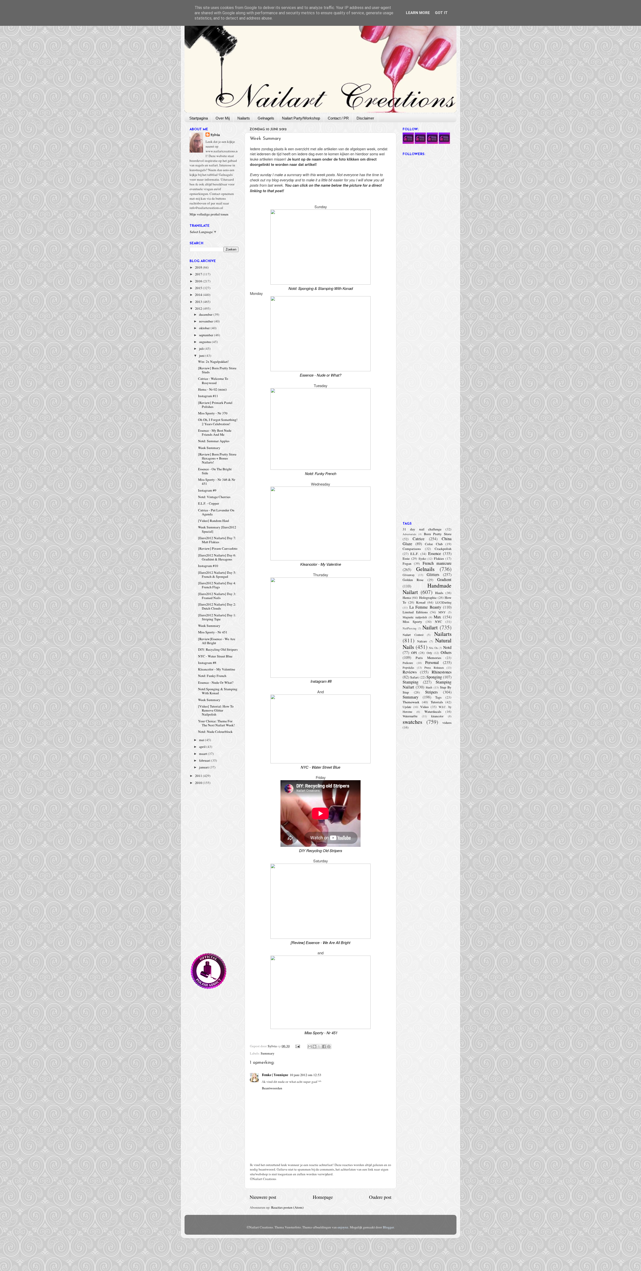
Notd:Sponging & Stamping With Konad (217, 691)
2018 (199, 267)
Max (437, 617)
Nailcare (422, 641)
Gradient (444, 579)
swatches (412, 721)
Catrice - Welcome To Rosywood (213, 380)
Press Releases (434, 667)
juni (202, 355)
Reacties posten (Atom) (287, 1207)
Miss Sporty (412, 621)
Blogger (388, 1227)
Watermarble (410, 716)
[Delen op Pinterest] (328, 1046)
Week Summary (209, 447)
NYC (438, 621)
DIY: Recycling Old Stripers (218, 649)
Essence (434, 553)
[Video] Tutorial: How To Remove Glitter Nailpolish (216, 710)
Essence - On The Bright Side (215, 471)
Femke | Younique (275, 1074)
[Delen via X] (319, 1046)
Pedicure (408, 663)
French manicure (437, 563)
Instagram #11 (208, 396)
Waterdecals (432, 711)
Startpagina (198, 118)
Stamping (410, 682)
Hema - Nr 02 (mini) (212, 389)
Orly (429, 653)
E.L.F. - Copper (208, 503)
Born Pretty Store (437, 534)
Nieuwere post (263, 1197)
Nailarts (243, 118)
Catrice (418, 538)
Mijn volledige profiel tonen (209, 214)
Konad (420, 602)
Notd (447, 647)
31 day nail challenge (422, 529)
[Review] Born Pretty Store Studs (217, 370)
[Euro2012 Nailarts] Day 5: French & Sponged (217, 574)
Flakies (439, 558)
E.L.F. (414, 553)
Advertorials (409, 534)
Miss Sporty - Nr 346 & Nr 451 (216, 481)
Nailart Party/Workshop (301, 118)
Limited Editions (415, 612)
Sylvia (215, 135)
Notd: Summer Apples (213, 441)
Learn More (418, 13)
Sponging (434, 677)
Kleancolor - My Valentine (216, 669)
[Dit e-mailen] (309, 1046)
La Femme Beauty (425, 607)
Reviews (410, 672)
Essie (406, 558)
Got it (441, 13)
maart (203, 753)
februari (205, 760)
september (206, 335)
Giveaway (409, 575)
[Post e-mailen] (297, 1046)
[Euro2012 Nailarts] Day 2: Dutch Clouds (217, 606)
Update (407, 707)
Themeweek (411, 702)
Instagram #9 (207, 490)
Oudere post (380, 1197)
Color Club (434, 544)
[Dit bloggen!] (314, 1046)
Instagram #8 (207, 662)
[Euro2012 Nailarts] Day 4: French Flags (217, 585)
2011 (199, 775)
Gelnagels (266, 118)
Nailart (430, 627)
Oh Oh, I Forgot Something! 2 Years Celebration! (218, 421)
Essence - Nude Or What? (215, 682)
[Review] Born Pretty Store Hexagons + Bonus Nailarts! (217, 458)
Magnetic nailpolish (415, 617)
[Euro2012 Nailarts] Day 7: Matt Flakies (217, 540)
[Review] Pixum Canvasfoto (217, 548)
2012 (199, 308)
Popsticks (408, 667)
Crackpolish (443, 548)
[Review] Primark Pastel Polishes (215, 404)
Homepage (323, 1197)
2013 (199, 301)
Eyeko (422, 558)
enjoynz (343, 1227)
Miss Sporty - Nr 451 (212, 632)
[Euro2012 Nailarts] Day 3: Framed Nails (217, 596)
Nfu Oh (433, 648)
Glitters (433, 574)
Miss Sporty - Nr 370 (212, 413)
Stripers (431, 692)
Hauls (439, 593)
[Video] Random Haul (213, 520)
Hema (407, 597)
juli (202, 348)
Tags (438, 697)
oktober (205, 328)
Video (424, 707)
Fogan (407, 563)
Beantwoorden (272, 1088)
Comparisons (412, 548)
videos (446, 722)
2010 (199, 782)
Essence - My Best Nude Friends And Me (214, 432)
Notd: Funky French (212, 675)
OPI (414, 652)
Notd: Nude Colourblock (215, 731)
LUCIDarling (443, 602)
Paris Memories (428, 657)
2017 (199, 274)
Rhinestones (441, 672)
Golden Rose (413, 579)
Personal (432, 662)
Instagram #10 (208, 565)
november (206, 321)
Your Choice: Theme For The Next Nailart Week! (216, 723)
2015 (199, 288)
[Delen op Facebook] (324, 1046)
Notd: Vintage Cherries (214, 497)
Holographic (428, 597)
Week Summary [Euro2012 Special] (217, 529)
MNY (442, 612)
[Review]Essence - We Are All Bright (216, 641)
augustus (205, 341)
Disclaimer (365, 118)
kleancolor (437, 716)
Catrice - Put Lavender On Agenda (216, 512)
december (206, 314)
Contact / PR (338, 118)
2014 (199, 294)
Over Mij (223, 118)
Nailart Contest (413, 635)
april (202, 746)
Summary (267, 1053)
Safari (414, 677)
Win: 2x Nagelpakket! (213, 361)
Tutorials (437, 702)
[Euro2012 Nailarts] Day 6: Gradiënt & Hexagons (217, 557)
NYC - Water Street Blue (215, 656)
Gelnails (425, 568)
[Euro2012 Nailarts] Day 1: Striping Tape (217, 617)
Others (446, 652)
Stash (429, 687)
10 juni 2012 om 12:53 (305, 1075)
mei (202, 740)
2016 (199, 281)
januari (204, 767)
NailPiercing (409, 628)
